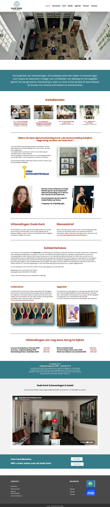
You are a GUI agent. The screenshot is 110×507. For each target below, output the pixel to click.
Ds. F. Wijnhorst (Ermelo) (89, 122)
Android (83, 297)
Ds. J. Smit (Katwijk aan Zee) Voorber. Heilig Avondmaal (20, 123)
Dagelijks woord (56, 364)
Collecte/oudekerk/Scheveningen (22, 300)
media (24, 233)
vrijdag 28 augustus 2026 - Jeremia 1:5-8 (55, 366)
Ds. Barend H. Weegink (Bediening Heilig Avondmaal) (43, 123)
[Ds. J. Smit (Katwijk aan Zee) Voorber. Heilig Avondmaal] (20, 112)
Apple (95, 295)
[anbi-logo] (90, 489)
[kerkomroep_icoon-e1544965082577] (91, 481)
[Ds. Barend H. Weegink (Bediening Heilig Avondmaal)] (43, 112)
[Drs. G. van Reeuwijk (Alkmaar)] (66, 112)
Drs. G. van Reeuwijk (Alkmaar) (66, 122)
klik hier (48, 348)
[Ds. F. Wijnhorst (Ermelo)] (89, 112)
